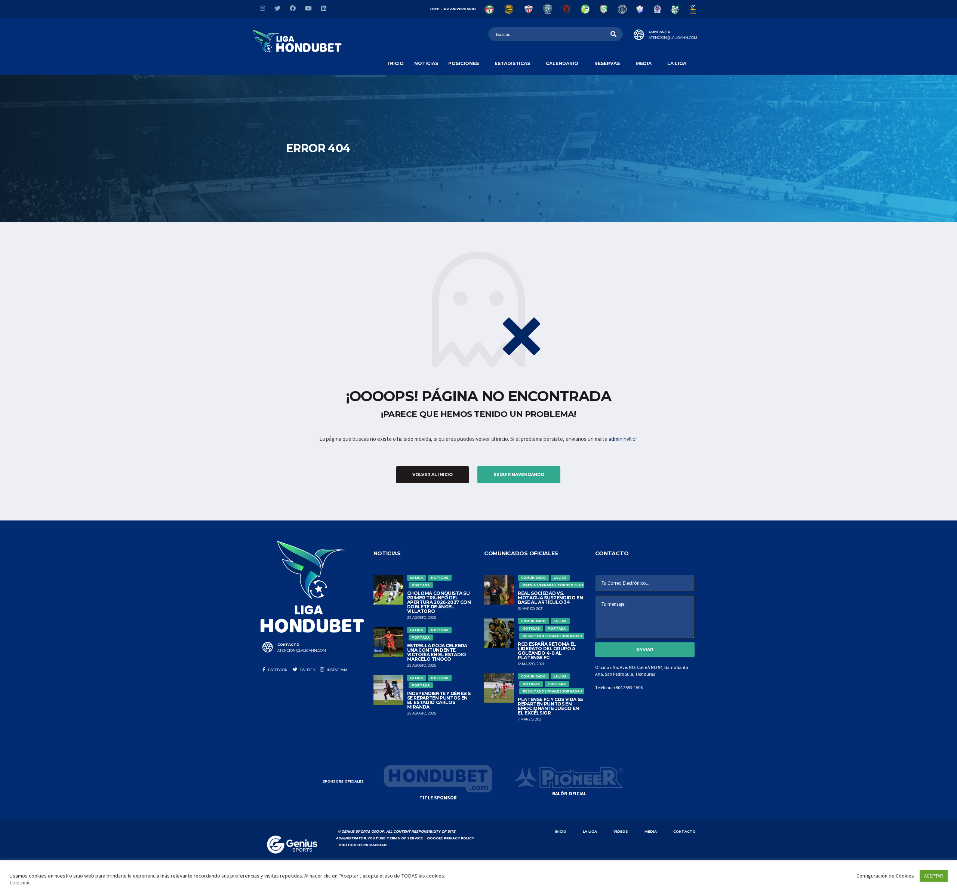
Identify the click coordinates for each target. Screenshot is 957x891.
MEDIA (650, 831)
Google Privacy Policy (450, 838)
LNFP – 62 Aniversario (453, 9)
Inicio (396, 63)
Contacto (684, 831)
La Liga (676, 63)
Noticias (426, 63)
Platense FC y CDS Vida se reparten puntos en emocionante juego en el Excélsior (550, 706)
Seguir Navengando (518, 474)
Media (644, 63)
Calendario (562, 63)
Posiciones (463, 63)
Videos (620, 831)
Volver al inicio (432, 474)
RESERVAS (607, 63)
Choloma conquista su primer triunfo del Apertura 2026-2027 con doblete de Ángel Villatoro (439, 602)
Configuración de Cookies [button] (885, 875)
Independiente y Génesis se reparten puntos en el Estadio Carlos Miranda (439, 700)
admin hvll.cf (623, 438)
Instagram (336, 670)
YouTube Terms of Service (395, 838)
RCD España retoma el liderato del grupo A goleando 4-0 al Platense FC (547, 650)
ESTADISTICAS (512, 63)
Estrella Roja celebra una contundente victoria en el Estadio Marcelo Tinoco (437, 652)
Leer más (20, 882)
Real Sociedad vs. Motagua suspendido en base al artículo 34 (550, 597)
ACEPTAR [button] (933, 876)
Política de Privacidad (363, 845)
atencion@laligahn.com (673, 38)
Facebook (277, 670)
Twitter (307, 670)
